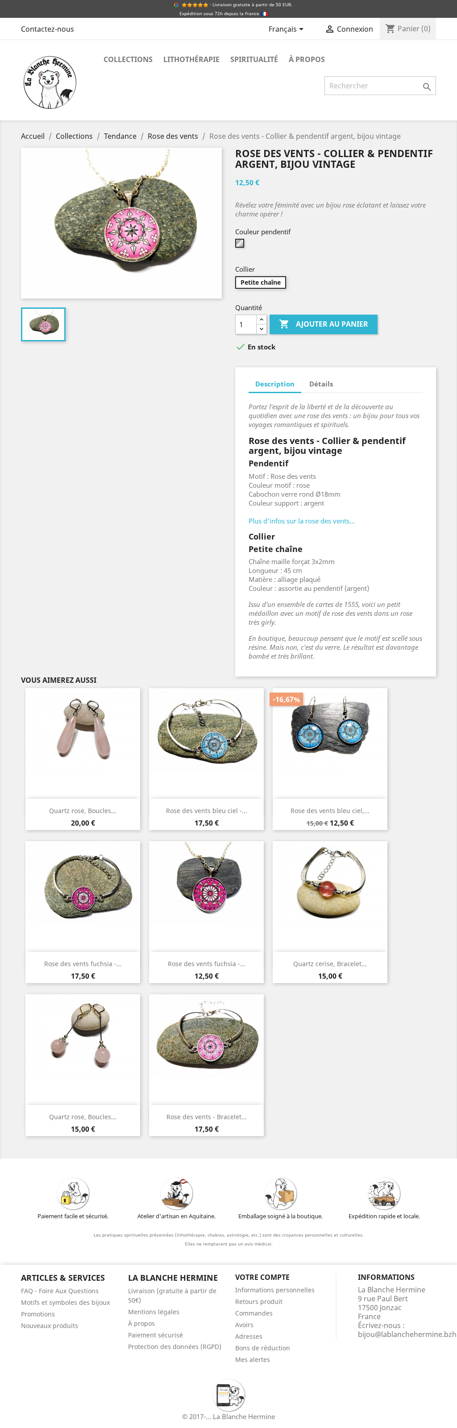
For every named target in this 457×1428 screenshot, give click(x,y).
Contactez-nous (47, 29)
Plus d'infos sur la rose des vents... (302, 520)
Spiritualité (254, 59)
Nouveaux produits (49, 1325)
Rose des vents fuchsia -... (83, 963)
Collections (128, 59)
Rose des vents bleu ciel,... (330, 810)
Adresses (248, 1336)
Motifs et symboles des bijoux (65, 1302)
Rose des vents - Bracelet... (206, 1117)
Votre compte (262, 1277)
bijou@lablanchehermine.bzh (407, 1334)
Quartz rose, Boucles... (82, 810)
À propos (307, 59)
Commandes (254, 1313)
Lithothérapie (191, 59)
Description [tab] (275, 383)
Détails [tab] (321, 383)
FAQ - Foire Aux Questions (60, 1291)
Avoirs (244, 1324)
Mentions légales (153, 1312)
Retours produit (259, 1301)
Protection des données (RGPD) (174, 1346)
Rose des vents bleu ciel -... (206, 810)
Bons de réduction (262, 1348)
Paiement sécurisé (155, 1335)
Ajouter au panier (323, 324)
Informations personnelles (275, 1290)
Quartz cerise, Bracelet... (330, 963)
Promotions (38, 1314)
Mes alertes (252, 1359)
